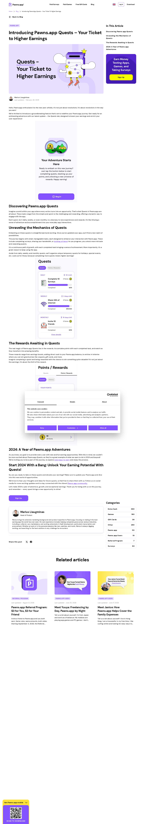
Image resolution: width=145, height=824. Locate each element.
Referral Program (115, 541)
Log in (121, 4)
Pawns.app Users (115, 535)
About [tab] (104, 402)
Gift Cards (112, 519)
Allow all (103, 428)
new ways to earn (62, 460)
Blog (17, 11)
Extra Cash (112, 509)
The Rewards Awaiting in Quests (120, 42)
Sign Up (18, 498)
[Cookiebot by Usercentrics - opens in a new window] (108, 395)
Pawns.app (14, 26)
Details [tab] (72, 402)
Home (10, 11)
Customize (71, 428)
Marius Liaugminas (21, 97)
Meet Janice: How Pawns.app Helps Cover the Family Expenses (115, 611)
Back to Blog (17, 17)
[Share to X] (26, 542)
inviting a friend (61, 241)
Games (111, 514)
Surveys (111, 546)
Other (110, 525)
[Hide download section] (26, 802)
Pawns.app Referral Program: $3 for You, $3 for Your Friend (29, 611)
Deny (42, 428)
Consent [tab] (40, 402)
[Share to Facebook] (31, 542)
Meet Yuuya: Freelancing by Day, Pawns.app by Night (72, 609)
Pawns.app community (77, 483)
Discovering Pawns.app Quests (119, 31)
